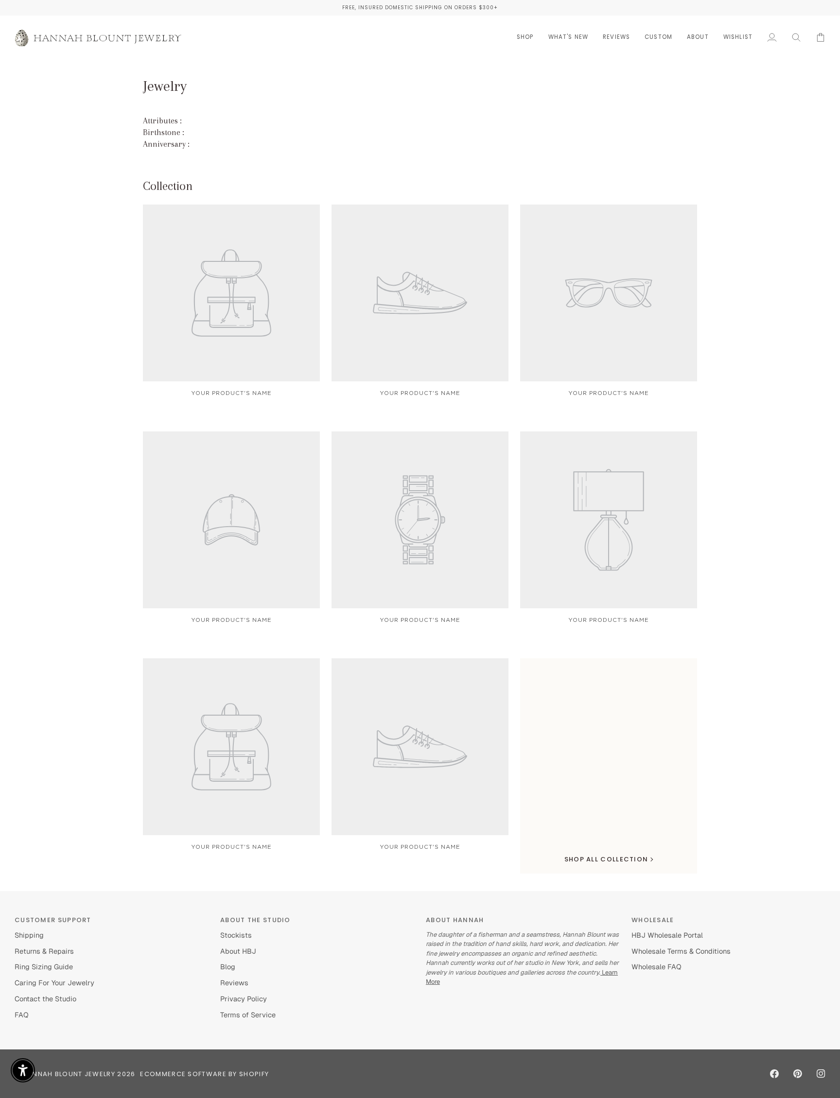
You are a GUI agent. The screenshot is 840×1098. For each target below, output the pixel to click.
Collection (168, 186)
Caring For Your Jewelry (54, 982)
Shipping (29, 935)
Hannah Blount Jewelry (69, 1074)
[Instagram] (821, 1073)
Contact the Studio (45, 998)
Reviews (234, 982)
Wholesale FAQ (656, 966)
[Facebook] (774, 1073)
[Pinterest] (797, 1073)
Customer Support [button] (53, 920)
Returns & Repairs (44, 951)
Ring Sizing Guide (44, 966)
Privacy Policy (243, 998)
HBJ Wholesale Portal (667, 935)
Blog (227, 966)
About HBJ (238, 951)
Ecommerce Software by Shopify (204, 1074)
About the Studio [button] (255, 920)
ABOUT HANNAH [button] (455, 920)
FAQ (22, 1014)
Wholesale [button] (652, 920)
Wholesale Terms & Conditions (681, 951)
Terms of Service (248, 1014)
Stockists (236, 935)
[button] (525, 37)
